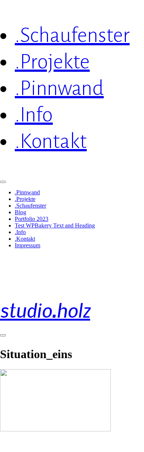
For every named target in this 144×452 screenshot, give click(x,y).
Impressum (27, 245)
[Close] (3, 182)
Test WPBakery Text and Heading (55, 225)
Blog (20, 212)
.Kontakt (25, 239)
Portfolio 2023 (31, 219)
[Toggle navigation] (3, 335)
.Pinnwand (27, 192)
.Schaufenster (30, 205)
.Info (20, 232)
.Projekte (25, 199)
